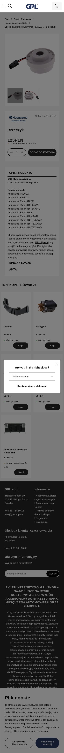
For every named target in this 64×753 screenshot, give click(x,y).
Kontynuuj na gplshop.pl (32, 386)
